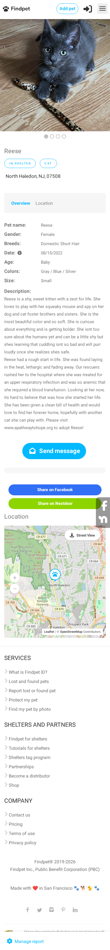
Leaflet (49, 632)
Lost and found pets (29, 681)
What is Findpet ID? (28, 672)
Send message (59, 450)
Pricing (16, 824)
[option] (55, 75)
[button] (51, 569)
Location (44, 203)
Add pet (67, 8)
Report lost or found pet (32, 690)
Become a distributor (29, 776)
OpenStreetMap (71, 632)
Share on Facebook (55, 489)
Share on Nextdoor (55, 503)
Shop (14, 785)
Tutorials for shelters (29, 748)
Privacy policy (22, 842)
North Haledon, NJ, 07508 (33, 176)
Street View (85, 535)
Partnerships (21, 766)
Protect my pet (23, 700)
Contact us (19, 815)
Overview (20, 203)
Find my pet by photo (30, 709)
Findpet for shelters (28, 739)
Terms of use (22, 833)
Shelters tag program (29, 757)
